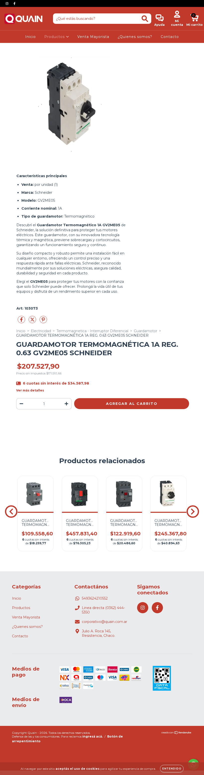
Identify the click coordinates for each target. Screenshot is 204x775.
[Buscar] (145, 19)
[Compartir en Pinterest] (43, 321)
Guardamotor (145, 331)
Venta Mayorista (93, 36)
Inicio (30, 36)
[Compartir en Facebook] (22, 321)
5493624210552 (95, 598)
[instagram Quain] (7, 3)
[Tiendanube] (176, 733)
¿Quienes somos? (135, 36)
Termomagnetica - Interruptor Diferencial (92, 331)
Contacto (170, 36)
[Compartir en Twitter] (33, 321)
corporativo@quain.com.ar (104, 621)
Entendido (171, 768)
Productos (55, 36)
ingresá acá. (92, 736)
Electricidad (41, 331)
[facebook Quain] (14, 3)
